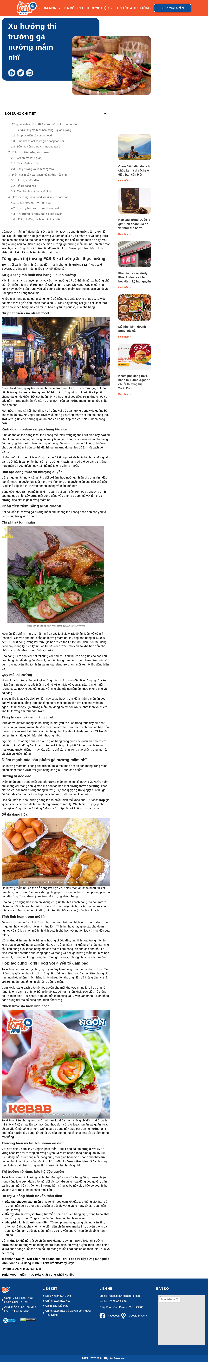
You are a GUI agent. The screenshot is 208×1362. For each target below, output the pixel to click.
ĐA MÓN (50, 8)
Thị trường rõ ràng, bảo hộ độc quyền (39, 213)
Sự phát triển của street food (34, 135)
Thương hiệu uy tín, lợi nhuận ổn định (39, 208)
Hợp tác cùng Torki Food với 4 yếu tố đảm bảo (40, 197)
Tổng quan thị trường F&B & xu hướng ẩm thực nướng (45, 124)
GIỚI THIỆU (27, 8)
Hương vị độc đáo (28, 180)
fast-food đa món (60, 1120)
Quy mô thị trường (28, 163)
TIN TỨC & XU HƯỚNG (134, 8)
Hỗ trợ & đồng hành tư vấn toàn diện (39, 219)
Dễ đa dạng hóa (26, 185)
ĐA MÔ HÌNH (73, 8)
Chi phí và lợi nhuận (29, 158)
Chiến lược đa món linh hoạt (34, 202)
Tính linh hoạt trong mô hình (34, 191)
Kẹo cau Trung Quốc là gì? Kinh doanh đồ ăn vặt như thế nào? (134, 224)
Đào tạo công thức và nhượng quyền (39, 146)
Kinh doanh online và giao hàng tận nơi (40, 141)
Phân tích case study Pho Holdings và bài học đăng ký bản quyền (134, 277)
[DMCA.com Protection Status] (28, 1320)
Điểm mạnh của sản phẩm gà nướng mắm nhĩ (39, 174)
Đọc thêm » (124, 180)
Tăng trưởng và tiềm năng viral (35, 169)
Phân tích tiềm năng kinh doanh (31, 152)
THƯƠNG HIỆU (97, 8)
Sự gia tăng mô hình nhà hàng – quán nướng (44, 130)
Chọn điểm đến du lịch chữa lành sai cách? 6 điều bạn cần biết (134, 170)
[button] (11, 73)
